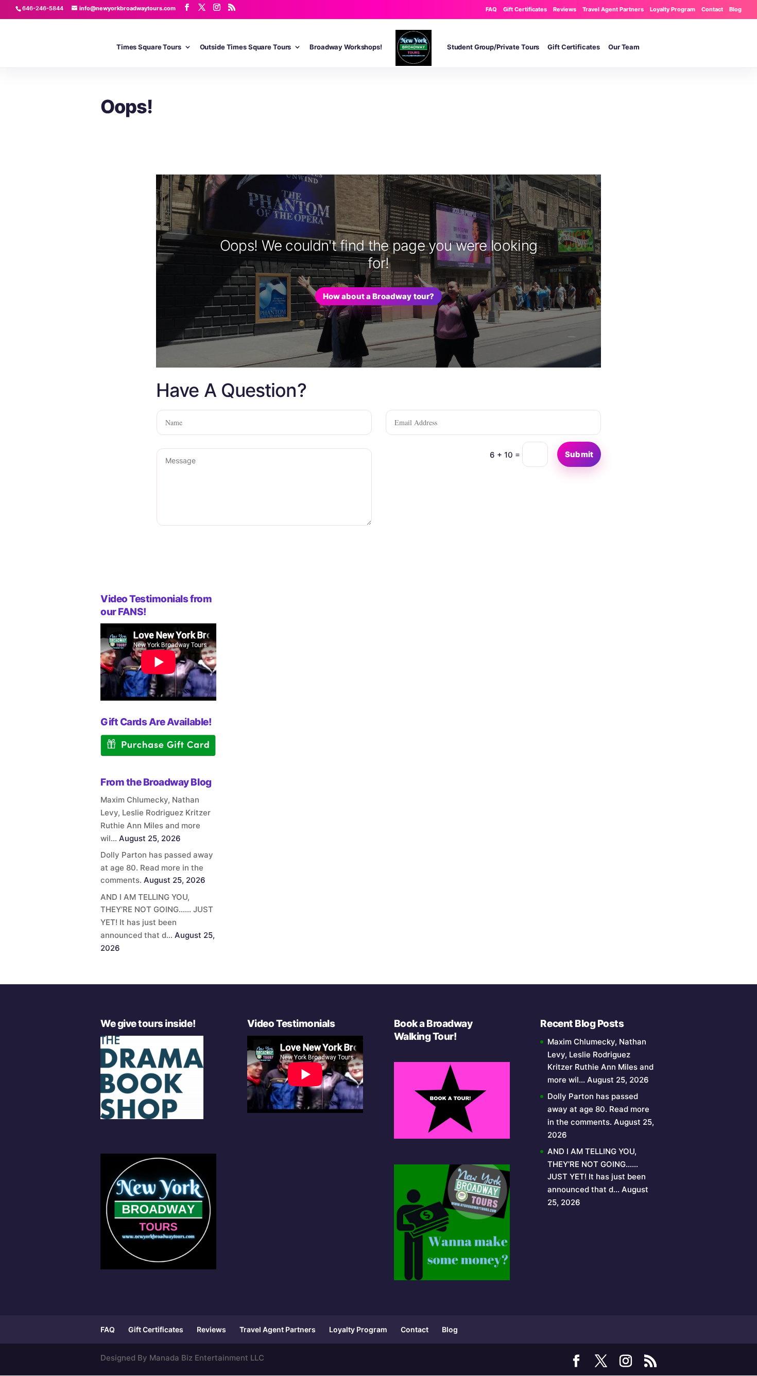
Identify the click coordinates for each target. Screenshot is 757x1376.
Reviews (564, 9)
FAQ (491, 9)
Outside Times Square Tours (245, 47)
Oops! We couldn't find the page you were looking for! (378, 254)
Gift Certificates (525, 9)
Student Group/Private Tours (493, 47)
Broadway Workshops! (345, 47)
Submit (579, 454)
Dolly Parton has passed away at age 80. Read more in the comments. (156, 867)
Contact (712, 9)
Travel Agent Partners (613, 9)
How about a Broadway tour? (379, 296)
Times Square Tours (148, 47)
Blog (735, 9)
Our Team (624, 47)
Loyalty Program (672, 9)
